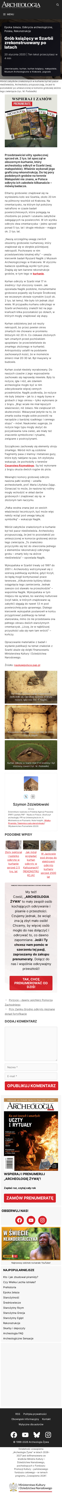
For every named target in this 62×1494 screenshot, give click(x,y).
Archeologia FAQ (13, 1333)
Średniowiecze (12, 1302)
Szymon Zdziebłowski (31, 804)
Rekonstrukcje (22, 31)
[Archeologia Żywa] (21, 5)
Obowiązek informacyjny (25, 1419)
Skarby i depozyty (14, 1328)
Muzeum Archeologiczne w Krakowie (22, 71)
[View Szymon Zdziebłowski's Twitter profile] (26, 797)
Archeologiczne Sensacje (18, 1338)
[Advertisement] (31, 1375)
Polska (8, 31)
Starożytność (11, 1297)
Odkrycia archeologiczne (37, 27)
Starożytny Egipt (13, 1318)
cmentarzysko (11, 68)
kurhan (23, 68)
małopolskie (50, 68)
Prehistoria (9, 1287)
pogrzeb (46, 71)
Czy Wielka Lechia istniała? (19, 1282)
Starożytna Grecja (14, 1312)
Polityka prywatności (35, 1413)
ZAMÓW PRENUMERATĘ (29, 1198)
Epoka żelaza (12, 27)
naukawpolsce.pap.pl (27, 665)
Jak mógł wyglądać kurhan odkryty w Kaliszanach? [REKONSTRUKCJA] (31, 864)
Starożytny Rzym (13, 1307)
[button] (57, 5)
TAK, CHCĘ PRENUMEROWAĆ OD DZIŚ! (31, 983)
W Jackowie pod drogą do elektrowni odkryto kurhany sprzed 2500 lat (48, 865)
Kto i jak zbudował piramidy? (20, 1277)
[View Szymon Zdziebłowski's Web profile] (33, 797)
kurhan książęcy (36, 68)
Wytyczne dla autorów (31, 1424)
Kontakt (46, 1419)
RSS (17, 1413)
